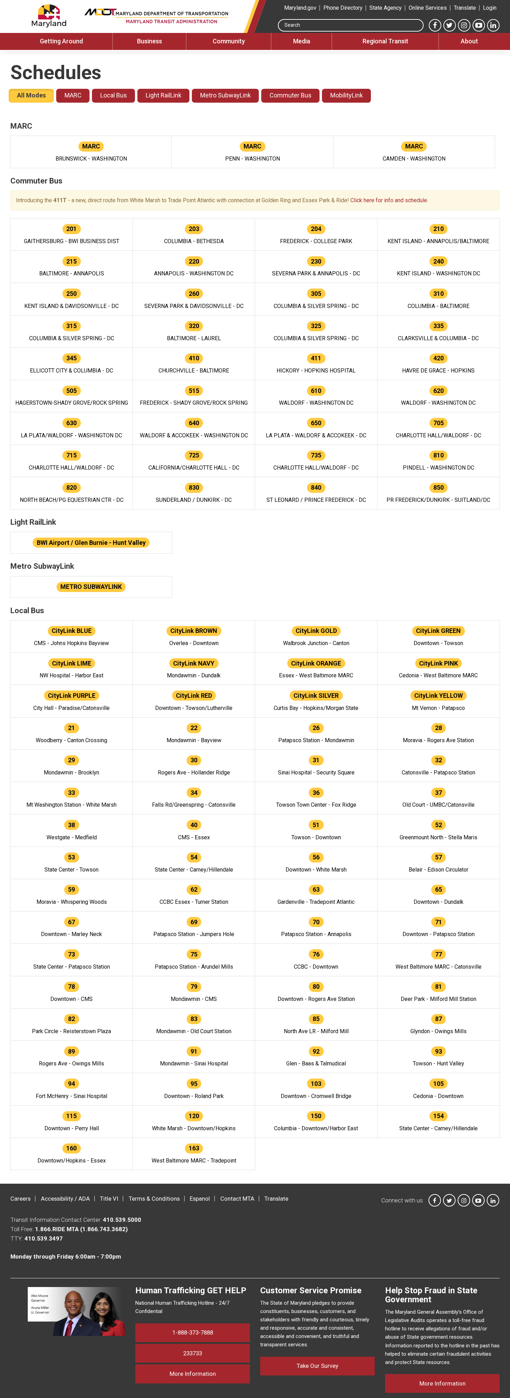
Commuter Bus (291, 95)
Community (229, 41)
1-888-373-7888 (192, 1332)
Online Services (428, 8)
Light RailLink (163, 95)
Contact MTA (237, 1198)
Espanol (200, 1198)
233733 (192, 1353)
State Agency (385, 8)
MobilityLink (346, 95)
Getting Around (61, 41)
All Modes (31, 95)
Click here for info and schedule (388, 200)
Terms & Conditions (154, 1198)
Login (489, 8)
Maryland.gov (300, 8)
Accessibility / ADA (65, 1198)
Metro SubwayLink (225, 95)
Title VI (109, 1198)
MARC (73, 95)
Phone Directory (343, 8)
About (469, 41)
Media (301, 41)
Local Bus (113, 95)
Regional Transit (385, 41)
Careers (20, 1198)
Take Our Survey (317, 1365)
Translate (465, 8)
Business (149, 41)
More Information (210, 1373)
